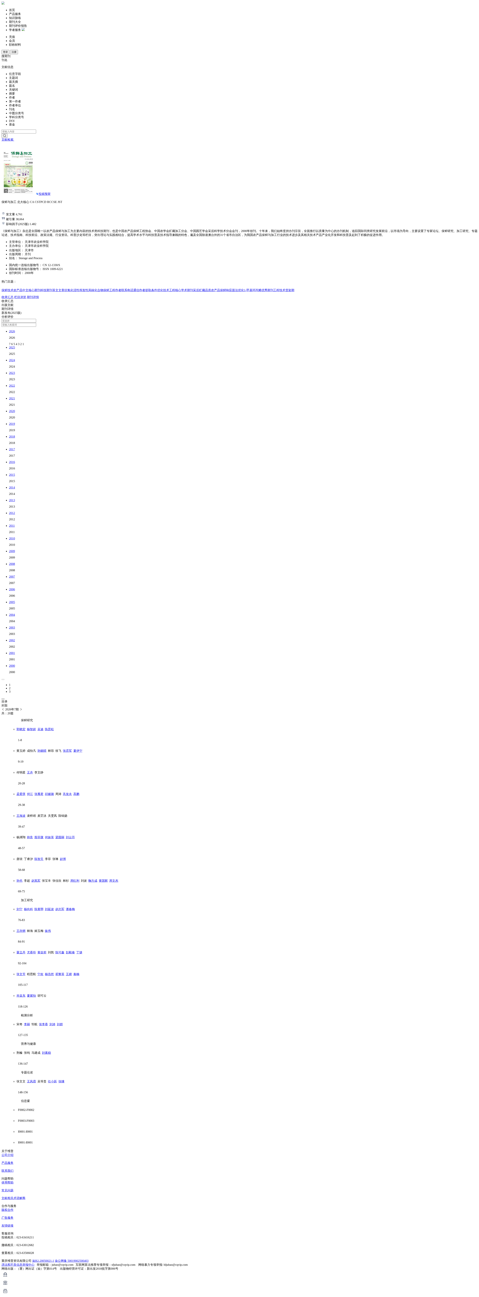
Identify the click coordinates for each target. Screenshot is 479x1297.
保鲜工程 (109, 290)
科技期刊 (46, 290)
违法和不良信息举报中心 (17, 1264)
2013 (12, 500)
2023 (12, 372)
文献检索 (7, 139)
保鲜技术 (7, 290)
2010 (12, 538)
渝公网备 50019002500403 (72, 1260)
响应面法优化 (235, 290)
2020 (12, 411)
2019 (12, 423)
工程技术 (279, 290)
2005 (12, 602)
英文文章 (58, 290)
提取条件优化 (154, 290)
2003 (12, 627)
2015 (12, 474)
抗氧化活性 (71, 290)
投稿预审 (45, 193)
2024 (12, 360)
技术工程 (169, 290)
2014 (12, 487)
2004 (12, 614)
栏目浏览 (20, 297)
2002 (12, 640)
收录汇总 (7, 297)
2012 (12, 513)
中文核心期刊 (31, 290)
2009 (12, 551)
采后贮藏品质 (202, 290)
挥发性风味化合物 (91, 290)
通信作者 (139, 290)
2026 (12, 331)
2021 (12, 398)
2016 (12, 462)
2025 (12, 347)
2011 (12, 525)
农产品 (17, 290)
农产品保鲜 (218, 290)
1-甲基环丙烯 (252, 290)
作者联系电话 (124, 290)
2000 (12, 665)
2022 (12, 385)
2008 (12, 563)
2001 (12, 653)
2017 (12, 449)
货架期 (289, 290)
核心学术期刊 (184, 290)
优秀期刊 (267, 290)
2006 (12, 589)
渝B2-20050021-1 (43, 1260)
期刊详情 (33, 297)
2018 (12, 436)
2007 (12, 576)
